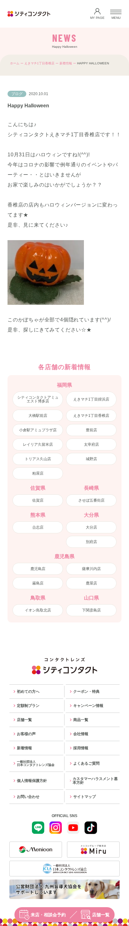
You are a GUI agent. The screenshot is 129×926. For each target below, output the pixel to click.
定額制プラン (28, 705)
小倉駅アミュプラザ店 (38, 430)
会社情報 (80, 734)
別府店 (91, 542)
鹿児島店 (37, 569)
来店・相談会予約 (48, 914)
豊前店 (91, 430)
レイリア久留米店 (38, 444)
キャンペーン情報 (88, 705)
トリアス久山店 (38, 459)
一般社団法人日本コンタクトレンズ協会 (35, 763)
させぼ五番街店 (91, 500)
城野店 (91, 459)
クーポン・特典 (86, 691)
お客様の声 (26, 734)
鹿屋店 (91, 583)
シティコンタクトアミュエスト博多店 (38, 399)
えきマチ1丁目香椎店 (39, 63)
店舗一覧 (101, 914)
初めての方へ (28, 691)
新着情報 (65, 63)
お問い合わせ (28, 796)
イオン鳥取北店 (38, 610)
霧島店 (38, 583)
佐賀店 (38, 500)
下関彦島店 (91, 610)
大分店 (91, 527)
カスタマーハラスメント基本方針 (95, 781)
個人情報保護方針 (32, 780)
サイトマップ (84, 796)
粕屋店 (38, 473)
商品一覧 (80, 720)
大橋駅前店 (37, 415)
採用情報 (80, 748)
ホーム (14, 63)
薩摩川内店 (91, 569)
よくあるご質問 (86, 763)
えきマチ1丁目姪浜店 (91, 399)
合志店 (38, 527)
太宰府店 (91, 444)
